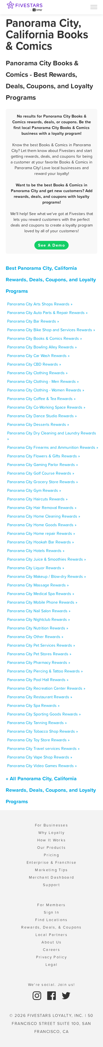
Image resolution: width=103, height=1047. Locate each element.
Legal (51, 964)
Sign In (51, 912)
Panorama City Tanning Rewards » (37, 723)
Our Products (51, 847)
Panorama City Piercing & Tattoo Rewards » (45, 671)
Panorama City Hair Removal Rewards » (41, 507)
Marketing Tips (51, 870)
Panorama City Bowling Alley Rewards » (42, 347)
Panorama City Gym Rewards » (34, 490)
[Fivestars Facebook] (52, 995)
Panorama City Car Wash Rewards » (38, 355)
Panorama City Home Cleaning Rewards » (43, 516)
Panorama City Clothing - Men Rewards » (43, 381)
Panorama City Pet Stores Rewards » (39, 654)
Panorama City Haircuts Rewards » (37, 499)
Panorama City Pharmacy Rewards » (38, 662)
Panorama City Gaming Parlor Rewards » (42, 464)
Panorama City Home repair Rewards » (41, 533)
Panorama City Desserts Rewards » (38, 424)
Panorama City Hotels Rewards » (35, 550)
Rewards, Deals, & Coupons (51, 927)
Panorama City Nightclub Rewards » (38, 619)
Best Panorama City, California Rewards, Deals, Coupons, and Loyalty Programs (51, 279)
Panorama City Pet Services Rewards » (41, 645)
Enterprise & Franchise (52, 862)
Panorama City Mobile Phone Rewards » (42, 602)
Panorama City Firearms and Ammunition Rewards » (52, 447)
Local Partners (51, 934)
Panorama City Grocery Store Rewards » (42, 482)
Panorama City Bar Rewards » (33, 321)
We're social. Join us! (51, 984)
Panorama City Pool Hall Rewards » (37, 680)
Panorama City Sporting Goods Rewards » (44, 714)
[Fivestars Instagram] (37, 995)
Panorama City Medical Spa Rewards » (40, 593)
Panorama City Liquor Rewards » (35, 568)
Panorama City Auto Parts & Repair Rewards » (47, 312)
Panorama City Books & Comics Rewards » (44, 338)
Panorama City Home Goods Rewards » (41, 525)
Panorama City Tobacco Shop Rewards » (42, 731)
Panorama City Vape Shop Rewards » (39, 757)
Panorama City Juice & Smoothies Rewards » (46, 559)
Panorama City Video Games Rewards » (42, 766)
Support (51, 885)
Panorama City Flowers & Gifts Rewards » (43, 456)
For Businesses (51, 825)
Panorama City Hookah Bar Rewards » (40, 542)
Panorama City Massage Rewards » (38, 585)
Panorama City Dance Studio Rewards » (42, 416)
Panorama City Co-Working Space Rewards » (46, 407)
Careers (51, 949)
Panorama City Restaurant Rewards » (39, 697)
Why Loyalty (51, 832)
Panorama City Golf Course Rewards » (40, 473)
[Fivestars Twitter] (66, 995)
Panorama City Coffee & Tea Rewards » (41, 398)
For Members (51, 905)
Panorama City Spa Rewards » (33, 705)
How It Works (51, 840)
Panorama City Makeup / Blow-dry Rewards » (46, 576)
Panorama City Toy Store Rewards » (38, 740)
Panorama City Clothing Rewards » (37, 373)
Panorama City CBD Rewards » (34, 364)
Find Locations (51, 920)
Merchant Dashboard (51, 877)
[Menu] (93, 6)
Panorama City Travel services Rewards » (43, 748)
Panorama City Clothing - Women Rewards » (45, 390)
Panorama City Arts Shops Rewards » (39, 304)
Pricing (51, 855)
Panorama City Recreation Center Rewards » (46, 688)
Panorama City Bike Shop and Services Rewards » (51, 330)
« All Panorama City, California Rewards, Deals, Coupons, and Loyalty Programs (51, 790)
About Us (51, 942)
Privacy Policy (51, 957)
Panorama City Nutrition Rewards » (37, 628)
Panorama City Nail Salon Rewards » (38, 611)
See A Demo (51, 245)
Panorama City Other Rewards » (35, 636)
